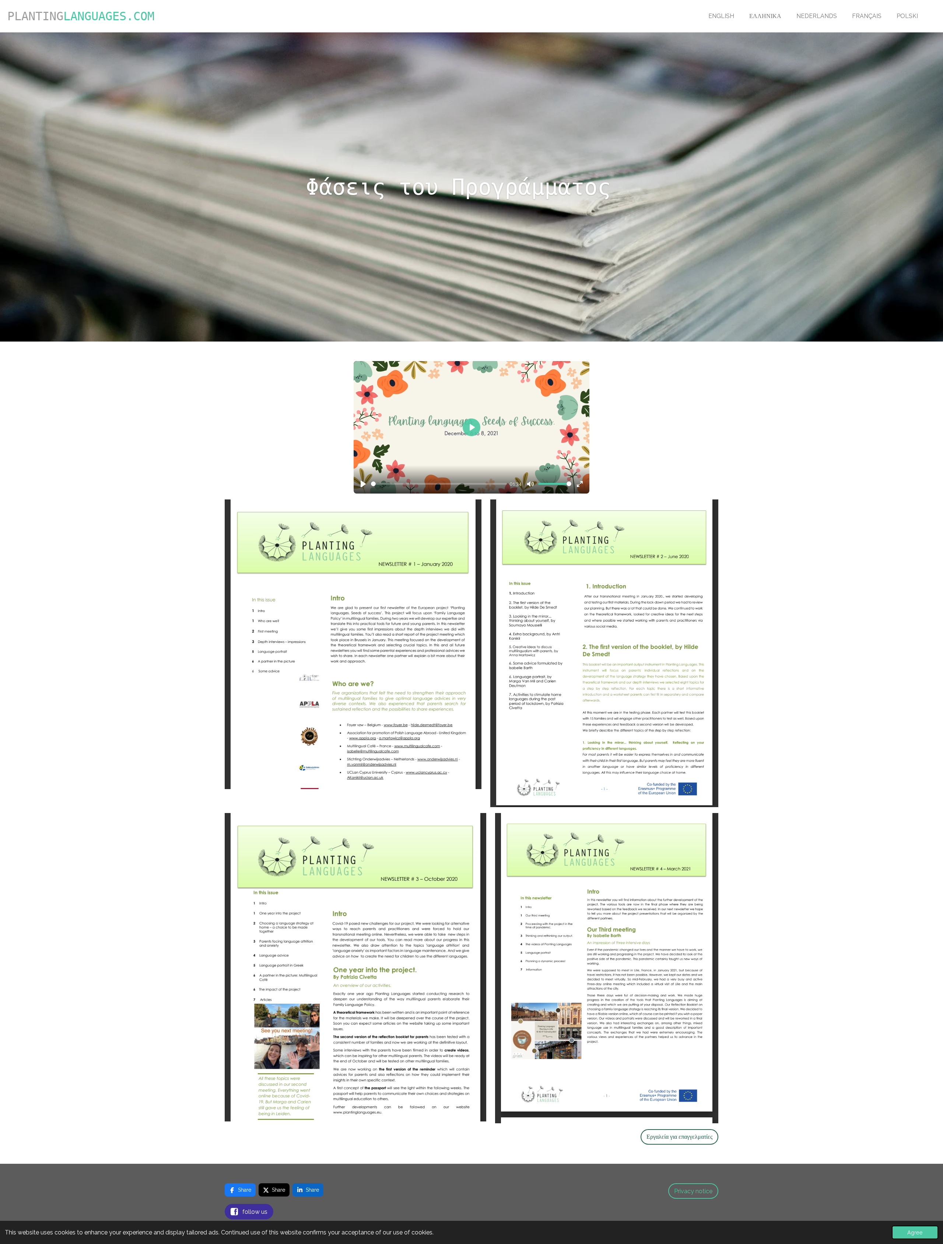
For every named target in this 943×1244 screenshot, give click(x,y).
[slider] (439, 483)
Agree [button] (915, 1232)
